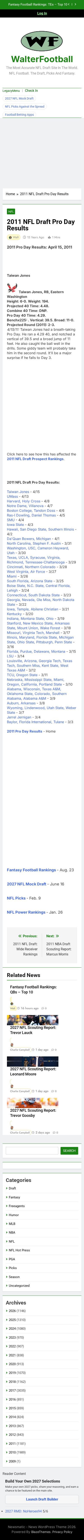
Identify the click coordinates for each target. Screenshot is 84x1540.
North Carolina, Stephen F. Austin (34, 543)
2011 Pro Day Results (24, 731)
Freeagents (17, 1206)
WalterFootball (42, 59)
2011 (12, 1444)
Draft (12, 1188)
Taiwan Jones (18, 492)
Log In (42, 13)
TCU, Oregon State (22, 675)
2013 (12, 1426)
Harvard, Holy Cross (23, 501)
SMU (11, 520)
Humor (14, 1215)
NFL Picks (16, 898)
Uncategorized (19, 1286)
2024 (12, 1329)
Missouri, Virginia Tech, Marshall (33, 632)
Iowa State (15, 524)
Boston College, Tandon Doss (31, 510)
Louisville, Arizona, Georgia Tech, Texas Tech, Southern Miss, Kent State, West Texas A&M (39, 665)
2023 (12, 1338)
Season (14, 1277)
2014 (12, 1417)
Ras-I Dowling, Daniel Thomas (31, 515)
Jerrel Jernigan (19, 717)
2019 (12, 1373)
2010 (12, 1452)
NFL (11, 211)
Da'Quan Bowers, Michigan (29, 539)
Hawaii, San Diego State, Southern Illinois (40, 529)
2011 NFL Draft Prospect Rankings (35, 459)
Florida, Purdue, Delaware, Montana (36, 651)
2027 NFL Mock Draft (19, 98)
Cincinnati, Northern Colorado (31, 567)
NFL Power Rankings (26, 912)
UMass (12, 496)
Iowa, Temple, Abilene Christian (32, 609)
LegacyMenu (11, 90)
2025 (12, 1320)
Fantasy (14, 1197)
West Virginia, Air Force (26, 571)
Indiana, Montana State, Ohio (30, 618)
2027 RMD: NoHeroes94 (24, 1511)
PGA (12, 1259)
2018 (12, 1382)
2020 (12, 1364)
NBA (12, 1232)
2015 (12, 1408)
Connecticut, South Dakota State (33, 595)
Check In (31, 91)
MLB (12, 1224)
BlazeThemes (41, 1532)
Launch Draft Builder (42, 1499)
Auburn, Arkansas (21, 703)
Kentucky (14, 614)
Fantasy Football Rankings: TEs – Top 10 (37, 4)
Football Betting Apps (19, 114)
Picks (13, 1268)
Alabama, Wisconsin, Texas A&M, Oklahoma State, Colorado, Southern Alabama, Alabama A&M (37, 694)
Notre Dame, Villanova (25, 506)
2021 (12, 1355)
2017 (12, 1390)
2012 (12, 1435)
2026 (12, 1311)
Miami (12, 576)
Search (69, 1151)
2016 (12, 1399)
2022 (12, 1346)
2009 (12, 1461)
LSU (10, 656)
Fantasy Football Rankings (31, 870)
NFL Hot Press (19, 1250)
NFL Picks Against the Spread (24, 106)
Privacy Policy (62, 1532)
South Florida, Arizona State (29, 581)
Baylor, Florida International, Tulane (35, 722)
